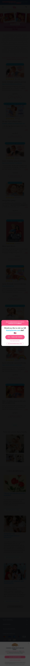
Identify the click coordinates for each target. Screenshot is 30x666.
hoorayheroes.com (13, 330)
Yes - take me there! (15, 337)
